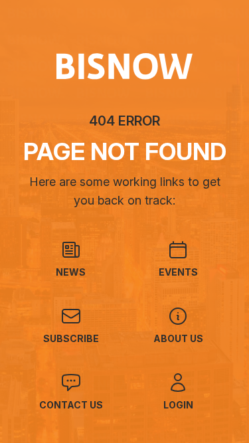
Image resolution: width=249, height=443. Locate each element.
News (71, 272)
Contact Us (71, 404)
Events (178, 272)
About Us (178, 338)
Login (178, 404)
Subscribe (71, 338)
